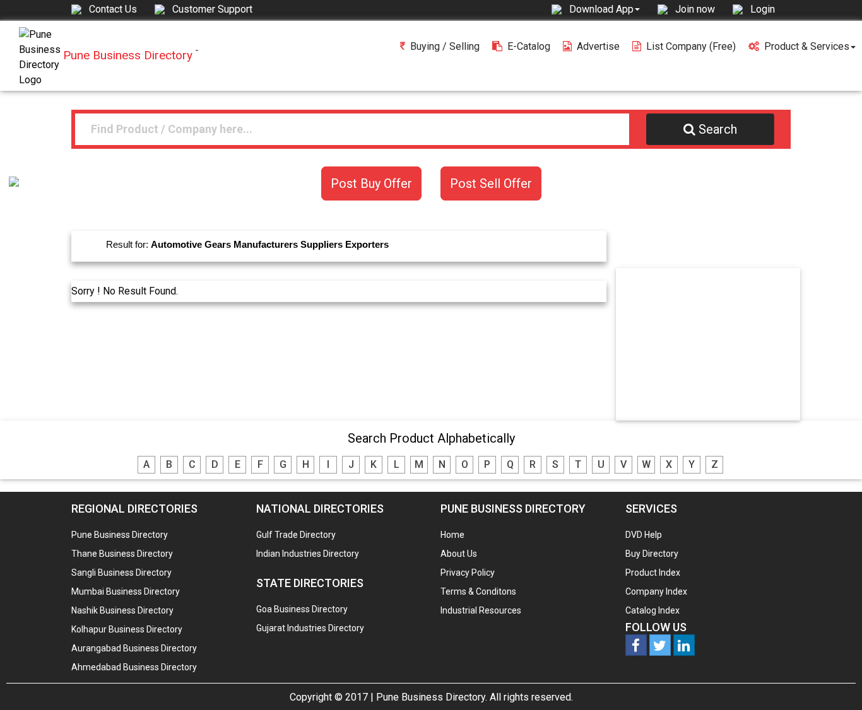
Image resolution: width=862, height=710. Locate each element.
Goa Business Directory (302, 609)
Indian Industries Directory (307, 554)
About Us (458, 554)
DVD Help (643, 535)
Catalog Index (652, 610)
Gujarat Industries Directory (310, 628)
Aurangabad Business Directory (134, 648)
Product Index (652, 572)
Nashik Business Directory (122, 610)
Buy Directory (651, 554)
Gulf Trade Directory (296, 535)
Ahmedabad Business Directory (134, 667)
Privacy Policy (467, 572)
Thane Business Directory (122, 554)
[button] (604, 9)
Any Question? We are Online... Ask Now (833, 680)
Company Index (656, 591)
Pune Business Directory (119, 535)
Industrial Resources (480, 610)
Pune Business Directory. (431, 697)
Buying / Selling (445, 46)
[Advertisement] (713, 343)
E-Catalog (528, 46)
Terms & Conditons (478, 591)
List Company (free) (691, 46)
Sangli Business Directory (121, 572)
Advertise (598, 46)
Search (718, 129)
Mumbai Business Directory (125, 591)
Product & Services (806, 46)
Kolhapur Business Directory (126, 629)
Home (452, 535)
